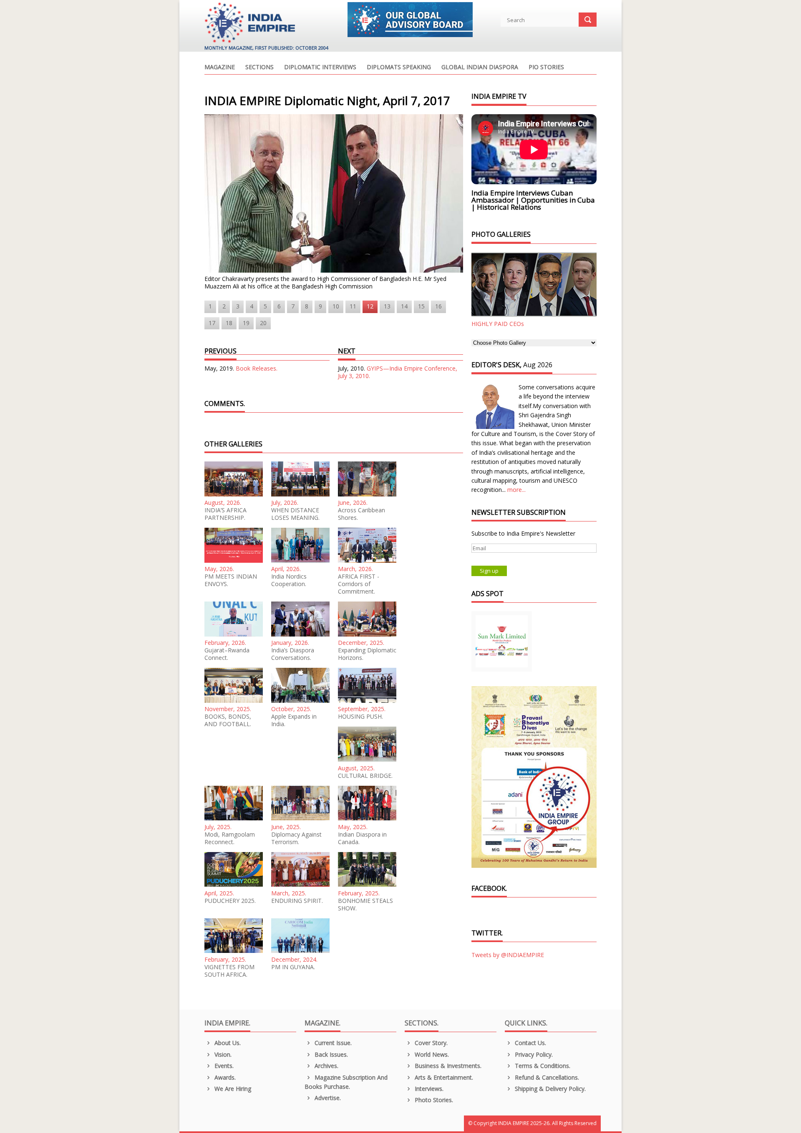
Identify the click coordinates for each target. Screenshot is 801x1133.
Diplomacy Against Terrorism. (296, 838)
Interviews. (428, 1089)
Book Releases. (256, 368)
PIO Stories (546, 67)
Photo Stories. (433, 1100)
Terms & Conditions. (541, 1066)
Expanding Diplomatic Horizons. (367, 654)
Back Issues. (330, 1054)
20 (263, 323)
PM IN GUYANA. (293, 967)
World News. (431, 1054)
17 (212, 323)
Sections (259, 67)
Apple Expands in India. (294, 720)
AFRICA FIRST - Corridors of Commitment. (358, 584)
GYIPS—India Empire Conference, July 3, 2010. (397, 372)
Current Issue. (332, 1043)
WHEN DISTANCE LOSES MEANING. (295, 513)
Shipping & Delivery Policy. (549, 1089)
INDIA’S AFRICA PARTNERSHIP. (225, 513)
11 (353, 306)
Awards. (224, 1077)
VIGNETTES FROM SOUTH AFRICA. (229, 970)
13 (387, 306)
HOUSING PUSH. (360, 716)
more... (516, 490)
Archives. (325, 1066)
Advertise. (327, 1098)
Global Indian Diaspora (479, 67)
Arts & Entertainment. (443, 1077)
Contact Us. (529, 1043)
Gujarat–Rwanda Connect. (226, 654)
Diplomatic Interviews (320, 67)
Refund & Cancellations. (546, 1077)
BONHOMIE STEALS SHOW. (365, 904)
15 (421, 306)
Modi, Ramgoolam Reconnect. (229, 838)
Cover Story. (430, 1043)
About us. (227, 1043)
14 (404, 306)
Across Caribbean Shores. (361, 513)
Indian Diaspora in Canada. (362, 838)
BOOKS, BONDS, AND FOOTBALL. (227, 720)
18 (229, 323)
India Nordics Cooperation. (289, 580)
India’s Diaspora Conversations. (292, 654)
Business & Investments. (447, 1066)
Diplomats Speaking (399, 67)
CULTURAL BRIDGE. (365, 776)
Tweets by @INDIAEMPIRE (507, 955)
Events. (223, 1066)
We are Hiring (232, 1089)
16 (438, 306)
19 (246, 323)
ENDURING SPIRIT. (297, 901)
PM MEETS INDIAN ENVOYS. (230, 580)
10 (335, 306)
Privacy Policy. (533, 1054)
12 (370, 306)
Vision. (222, 1054)
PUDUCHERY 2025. (230, 901)
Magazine (219, 67)
